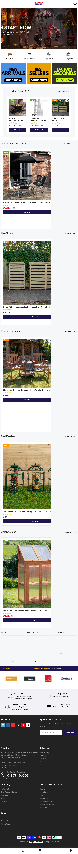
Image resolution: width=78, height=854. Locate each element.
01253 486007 (17, 775)
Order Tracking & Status (9, 792)
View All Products (63, 91)
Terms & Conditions (7, 821)
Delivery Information (46, 801)
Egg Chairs (49, 59)
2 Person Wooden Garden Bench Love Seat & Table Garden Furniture (27, 390)
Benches (9, 59)
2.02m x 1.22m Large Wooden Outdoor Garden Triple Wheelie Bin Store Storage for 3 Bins (60, 119)
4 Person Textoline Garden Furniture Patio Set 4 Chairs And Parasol (27, 203)
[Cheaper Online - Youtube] (23, 725)
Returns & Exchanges (47, 804)
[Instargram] (18, 725)
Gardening (43, 756)
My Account (5, 789)
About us (42, 789)
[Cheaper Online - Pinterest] (13, 725)
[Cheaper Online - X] (3, 725)
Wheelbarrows (29, 59)
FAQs (41, 795)
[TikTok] (28, 725)
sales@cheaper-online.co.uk (10, 779)
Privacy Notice (6, 824)
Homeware (43, 759)
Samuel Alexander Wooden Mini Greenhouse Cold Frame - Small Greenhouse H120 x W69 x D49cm (37, 611)
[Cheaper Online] (38, 4)
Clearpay (4, 801)
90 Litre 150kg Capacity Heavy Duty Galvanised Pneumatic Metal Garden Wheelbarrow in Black (17, 119)
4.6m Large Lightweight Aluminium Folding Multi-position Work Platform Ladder (38, 119)
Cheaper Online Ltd (36, 842)
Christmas (43, 762)
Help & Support (44, 792)
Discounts (4, 795)
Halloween (43, 765)
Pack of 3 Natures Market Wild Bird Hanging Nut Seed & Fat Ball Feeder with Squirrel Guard (35, 512)
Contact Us (43, 807)
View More (12, 662)
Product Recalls (45, 798)
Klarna (3, 798)
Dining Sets (68, 59)
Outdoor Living (44, 753)
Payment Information (8, 818)
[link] (39, 28)
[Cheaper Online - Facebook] (8, 725)
